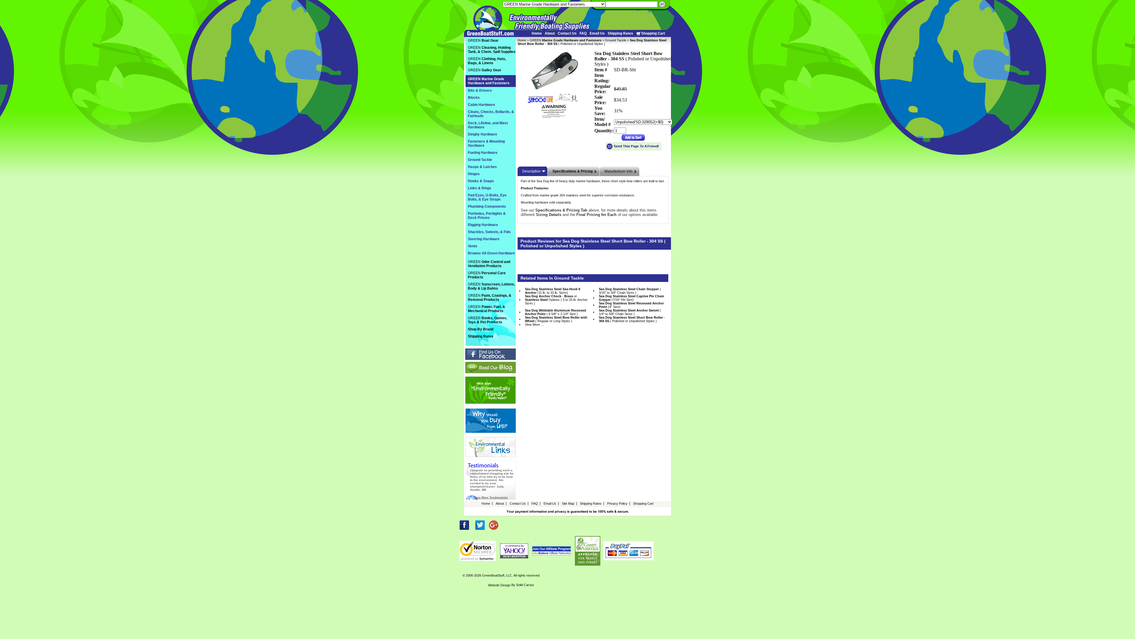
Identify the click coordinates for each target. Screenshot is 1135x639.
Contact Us (567, 33)
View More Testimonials (491, 497)
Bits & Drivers (480, 90)
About (550, 33)
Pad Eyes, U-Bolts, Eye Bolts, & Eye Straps (487, 197)
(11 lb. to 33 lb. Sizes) (552, 290)
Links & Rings (479, 188)
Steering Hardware (484, 239)
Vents (472, 246)
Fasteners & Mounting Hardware (486, 143)
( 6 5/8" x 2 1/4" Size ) (555, 312)
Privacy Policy (617, 503)
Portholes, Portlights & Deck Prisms (487, 216)
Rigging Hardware (483, 225)
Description (531, 171)
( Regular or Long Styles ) (556, 319)
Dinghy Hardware (482, 134)
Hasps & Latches (482, 167)
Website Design (499, 585)
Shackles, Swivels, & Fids (489, 232)
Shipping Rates (620, 33)
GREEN (565, 40)
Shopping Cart (653, 33)
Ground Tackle (615, 40)
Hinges (474, 174)
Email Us (597, 33)
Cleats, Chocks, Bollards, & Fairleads (491, 114)
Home (537, 33)
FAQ (583, 33)
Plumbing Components (487, 206)
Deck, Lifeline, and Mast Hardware (488, 125)
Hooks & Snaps (481, 181)
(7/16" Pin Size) (631, 297)
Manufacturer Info (618, 171)
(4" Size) (631, 305)
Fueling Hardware (482, 153)
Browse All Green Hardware (491, 253)
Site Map (568, 503)
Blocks (474, 98)
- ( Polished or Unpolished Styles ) (632, 319)
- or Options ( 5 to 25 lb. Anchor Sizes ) (556, 299)
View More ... (534, 324)
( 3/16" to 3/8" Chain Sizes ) (630, 290)
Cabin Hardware (481, 105)
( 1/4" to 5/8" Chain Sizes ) (630, 312)
